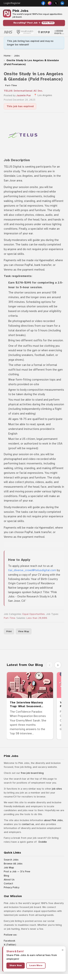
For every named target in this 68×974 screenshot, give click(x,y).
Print (9, 631)
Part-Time (9, 618)
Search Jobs (11, 859)
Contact (8, 883)
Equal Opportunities (33, 614)
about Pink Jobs (53, 820)
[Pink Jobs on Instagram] (50, 3)
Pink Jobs (20, 11)
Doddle (43, 841)
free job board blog (32, 773)
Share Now (15, 965)
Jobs (17, 55)
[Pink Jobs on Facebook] (43, 3)
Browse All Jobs (13, 863)
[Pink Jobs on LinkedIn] (62, 3)
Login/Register (12, 3)
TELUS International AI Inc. (23, 90)
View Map (23, 631)
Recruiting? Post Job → (33, 22)
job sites (57, 788)
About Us (9, 879)
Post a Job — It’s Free (17, 871)
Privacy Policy (11, 887)
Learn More (35, 965)
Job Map (9, 867)
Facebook (9, 940)
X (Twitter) (10, 944)
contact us (28, 824)
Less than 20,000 (36, 618)
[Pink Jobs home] (7, 13)
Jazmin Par (23, 95)
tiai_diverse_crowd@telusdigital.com (32, 570)
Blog (6, 875)
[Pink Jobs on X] (56, 3)
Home (7, 55)
